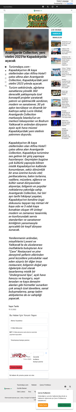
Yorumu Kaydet (16, 367)
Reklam (34, 385)
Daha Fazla (43, 405)
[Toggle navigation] (71, 10)
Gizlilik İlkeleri (22, 388)
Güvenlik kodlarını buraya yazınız (38, 359)
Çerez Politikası (45, 385)
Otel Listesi (21, 392)
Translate (69, 3)
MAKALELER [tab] (57, 38)
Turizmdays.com (22, 385)
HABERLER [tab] (56, 34)
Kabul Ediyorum (64, 405)
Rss (29, 392)
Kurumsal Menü (8, 6)
